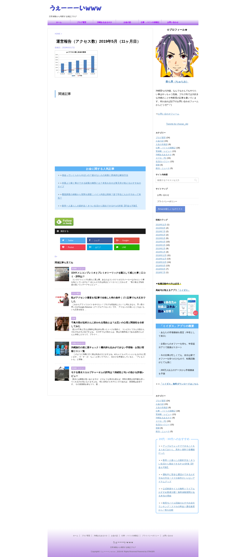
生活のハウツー (163, 161)
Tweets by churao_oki (177, 124)
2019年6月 (160, 235)
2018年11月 (161, 259)
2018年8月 (160, 269)
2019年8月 (160, 228)
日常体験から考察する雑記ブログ (123, 547)
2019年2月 (160, 248)
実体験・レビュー (164, 151)
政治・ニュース (163, 168)
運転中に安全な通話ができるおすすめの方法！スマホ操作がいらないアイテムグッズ (176, 478)
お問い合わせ (172, 22)
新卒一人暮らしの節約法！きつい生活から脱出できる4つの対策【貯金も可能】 (100, 206)
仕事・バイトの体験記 (150, 22)
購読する (64, 231)
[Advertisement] (100, 131)
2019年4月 (160, 242)
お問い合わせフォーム (168, 114)
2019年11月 (161, 224)
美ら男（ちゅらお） (177, 81)
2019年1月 (160, 252)
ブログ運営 (81, 22)
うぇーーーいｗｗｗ (123, 542)
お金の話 (127, 22)
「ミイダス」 (183, 290)
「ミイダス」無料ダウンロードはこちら (179, 384)
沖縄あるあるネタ (104, 22)
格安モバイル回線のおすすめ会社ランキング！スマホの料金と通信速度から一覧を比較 (176, 506)
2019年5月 (160, 238)
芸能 (158, 165)
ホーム (59, 22)
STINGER (151, 552)
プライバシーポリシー (167, 201)
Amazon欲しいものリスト (170, 209)
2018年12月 (161, 255)
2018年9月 (160, 265)
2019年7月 (160, 231)
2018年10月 (161, 262)
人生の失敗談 (162, 144)
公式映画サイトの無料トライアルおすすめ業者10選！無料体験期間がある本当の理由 (176, 492)
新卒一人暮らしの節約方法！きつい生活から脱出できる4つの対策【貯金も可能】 (176, 464)
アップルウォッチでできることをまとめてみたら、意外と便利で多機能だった (176, 449)
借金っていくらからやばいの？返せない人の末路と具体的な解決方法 (95, 175)
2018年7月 (160, 272)
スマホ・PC (161, 158)
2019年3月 (160, 245)
